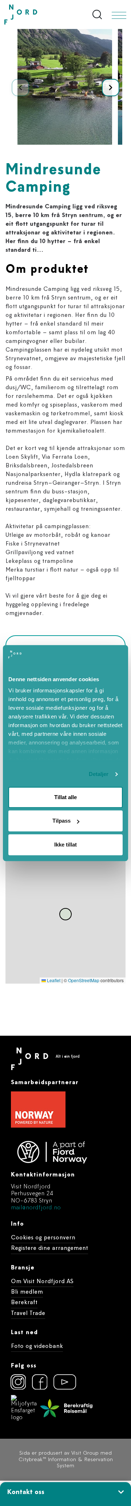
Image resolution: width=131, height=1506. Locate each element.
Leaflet (53, 980)
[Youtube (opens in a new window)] (61, 1382)
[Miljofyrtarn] (24, 1408)
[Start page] (36, 14)
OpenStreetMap (83, 980)
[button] (110, 87)
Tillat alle (65, 797)
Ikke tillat (65, 844)
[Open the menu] (119, 15)
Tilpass (61, 821)
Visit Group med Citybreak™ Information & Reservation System (66, 1460)
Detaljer (99, 774)
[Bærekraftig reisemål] (66, 1408)
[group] (64, 87)
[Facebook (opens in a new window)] (39, 1382)
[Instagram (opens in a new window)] (18, 1382)
